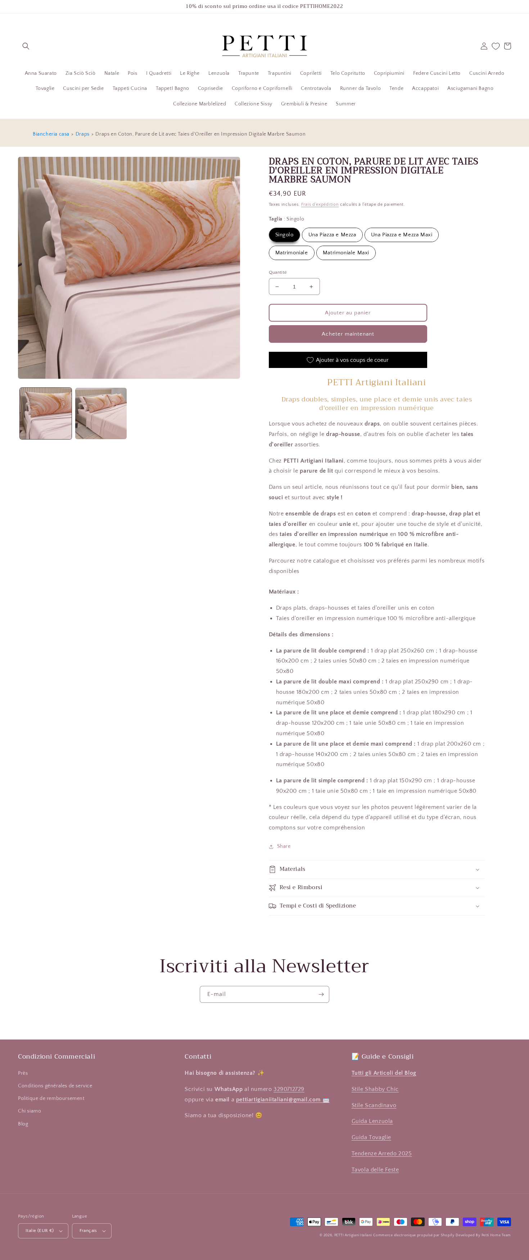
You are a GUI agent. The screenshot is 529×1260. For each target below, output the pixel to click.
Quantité (278, 272)
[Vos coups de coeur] (495, 46)
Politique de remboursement (51, 1098)
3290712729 (288, 1089)
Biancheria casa (51, 134)
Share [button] (284, 846)
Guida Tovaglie (371, 1137)
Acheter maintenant (348, 334)
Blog (23, 1124)
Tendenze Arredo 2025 (382, 1153)
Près (23, 1073)
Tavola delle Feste (375, 1169)
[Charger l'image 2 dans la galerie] (101, 414)
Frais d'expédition (320, 204)
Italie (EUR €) (40, 1230)
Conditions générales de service (55, 1086)
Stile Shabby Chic (375, 1089)
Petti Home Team (496, 1235)
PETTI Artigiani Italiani (353, 1235)
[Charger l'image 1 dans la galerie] (46, 414)
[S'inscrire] (321, 994)
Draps (83, 134)
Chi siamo (29, 1111)
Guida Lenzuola (372, 1121)
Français (88, 1230)
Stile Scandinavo (374, 1105)
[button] (26, 46)
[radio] (284, 235)
